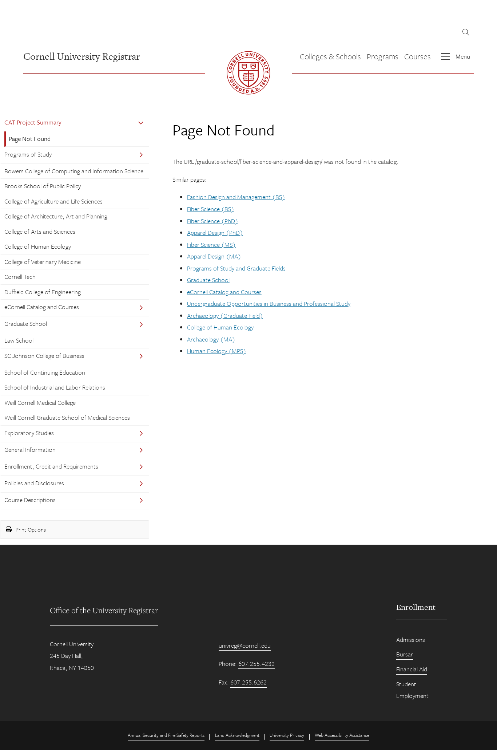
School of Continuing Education (44, 372)
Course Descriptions (30, 499)
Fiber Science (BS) (210, 208)
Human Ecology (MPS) (216, 350)
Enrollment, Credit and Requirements (51, 466)
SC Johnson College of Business (44, 355)
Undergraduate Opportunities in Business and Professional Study (268, 303)
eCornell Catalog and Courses (41, 306)
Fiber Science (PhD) (212, 220)
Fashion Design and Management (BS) (236, 196)
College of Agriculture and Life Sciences (53, 201)
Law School (18, 340)
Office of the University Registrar (104, 610)
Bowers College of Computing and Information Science (73, 170)
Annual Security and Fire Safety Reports (166, 735)
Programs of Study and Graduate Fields (236, 268)
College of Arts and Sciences (39, 231)
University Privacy (287, 735)
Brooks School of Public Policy (42, 185)
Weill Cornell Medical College (40, 402)
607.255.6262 (248, 682)
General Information (30, 449)
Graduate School (25, 323)
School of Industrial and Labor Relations (54, 387)
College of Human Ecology (37, 246)
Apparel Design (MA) (214, 256)
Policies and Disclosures (34, 483)
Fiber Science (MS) (211, 244)
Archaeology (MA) (211, 339)
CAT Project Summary (32, 122)
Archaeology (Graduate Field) (225, 315)
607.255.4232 (256, 663)
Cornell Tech (20, 276)
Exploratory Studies (29, 432)
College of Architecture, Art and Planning (55, 216)
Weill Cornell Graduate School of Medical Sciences (67, 417)
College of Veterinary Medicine (42, 261)
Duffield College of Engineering (42, 291)
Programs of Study (28, 154)
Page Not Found (30, 138)
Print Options (30, 529)
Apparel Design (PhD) (215, 232)
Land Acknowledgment (237, 735)
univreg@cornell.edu (245, 645)
